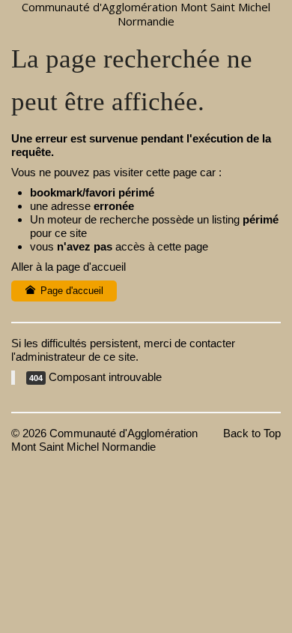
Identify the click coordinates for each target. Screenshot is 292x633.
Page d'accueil (70, 290)
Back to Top (252, 433)
